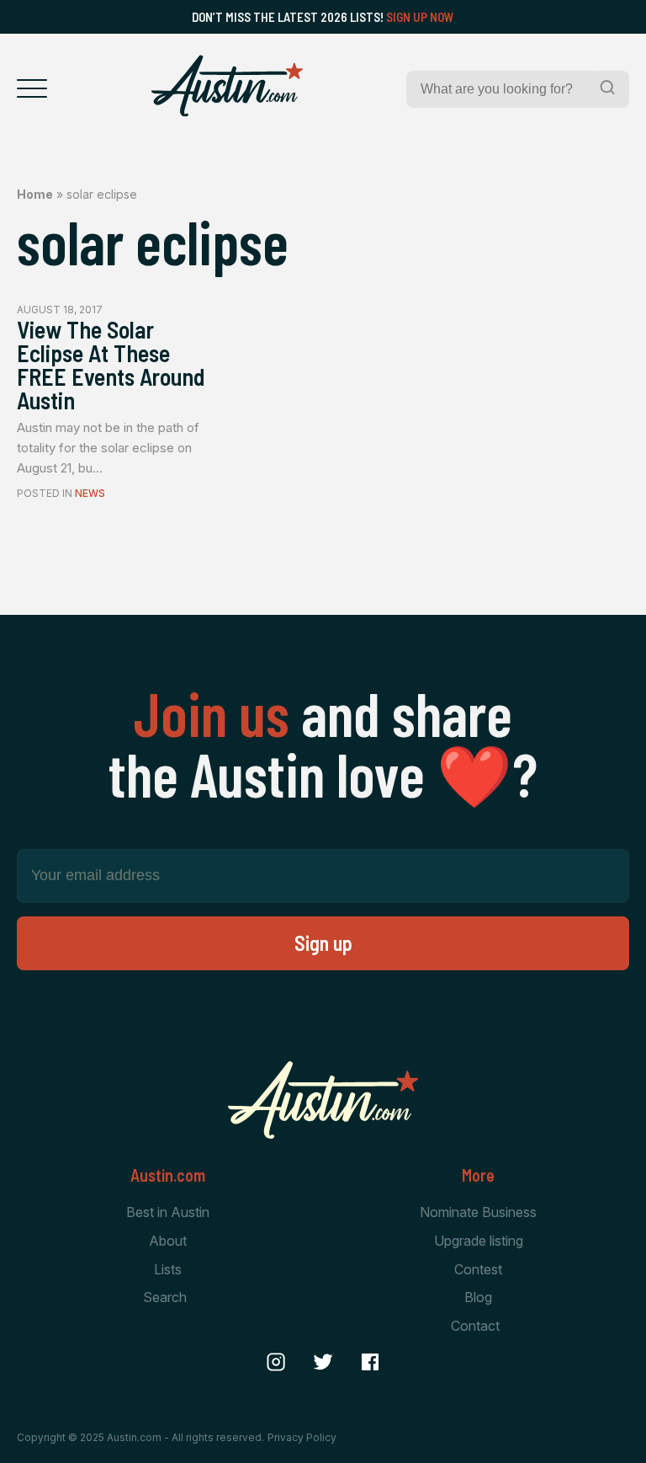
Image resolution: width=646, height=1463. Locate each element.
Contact (475, 1325)
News (90, 493)
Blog (478, 1297)
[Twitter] (323, 1361)
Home (35, 194)
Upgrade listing (478, 1240)
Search (165, 1297)
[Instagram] (276, 1361)
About (168, 1240)
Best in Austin (167, 1212)
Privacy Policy (301, 1437)
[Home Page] (227, 86)
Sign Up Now (420, 16)
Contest (478, 1269)
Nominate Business (478, 1212)
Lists (168, 1269)
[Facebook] (370, 1361)
